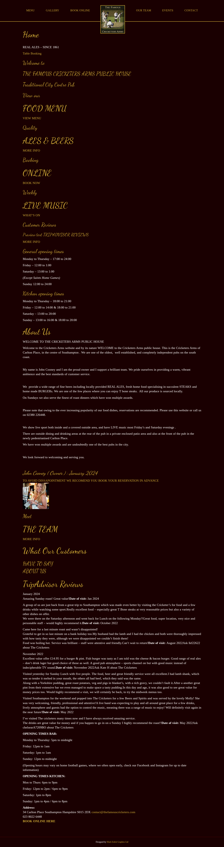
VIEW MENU (32, 118)
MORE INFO (31, 150)
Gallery (52, 10)
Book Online (80, 10)
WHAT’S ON (31, 215)
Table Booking (32, 53)
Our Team (143, 10)
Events (167, 10)
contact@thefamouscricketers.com (113, 812)
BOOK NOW (31, 183)
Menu (30, 10)
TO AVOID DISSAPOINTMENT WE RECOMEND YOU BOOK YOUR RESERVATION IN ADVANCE (91, 480)
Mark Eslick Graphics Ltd (117, 842)
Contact (191, 10)
